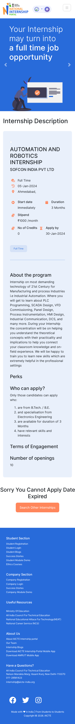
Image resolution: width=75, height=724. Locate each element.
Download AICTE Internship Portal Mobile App (30, 651)
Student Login (13, 547)
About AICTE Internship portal (22, 638)
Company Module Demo (19, 592)
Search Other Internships (37, 507)
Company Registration (18, 579)
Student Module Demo (18, 560)
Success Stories (14, 556)
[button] (5, 64)
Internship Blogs (14, 647)
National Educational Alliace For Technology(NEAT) (33, 619)
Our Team (11, 642)
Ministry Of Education (17, 611)
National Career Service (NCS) (22, 623)
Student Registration (17, 543)
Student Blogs (13, 551)
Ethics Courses (14, 564)
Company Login (14, 583)
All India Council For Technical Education (28, 615)
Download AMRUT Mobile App (22, 655)
